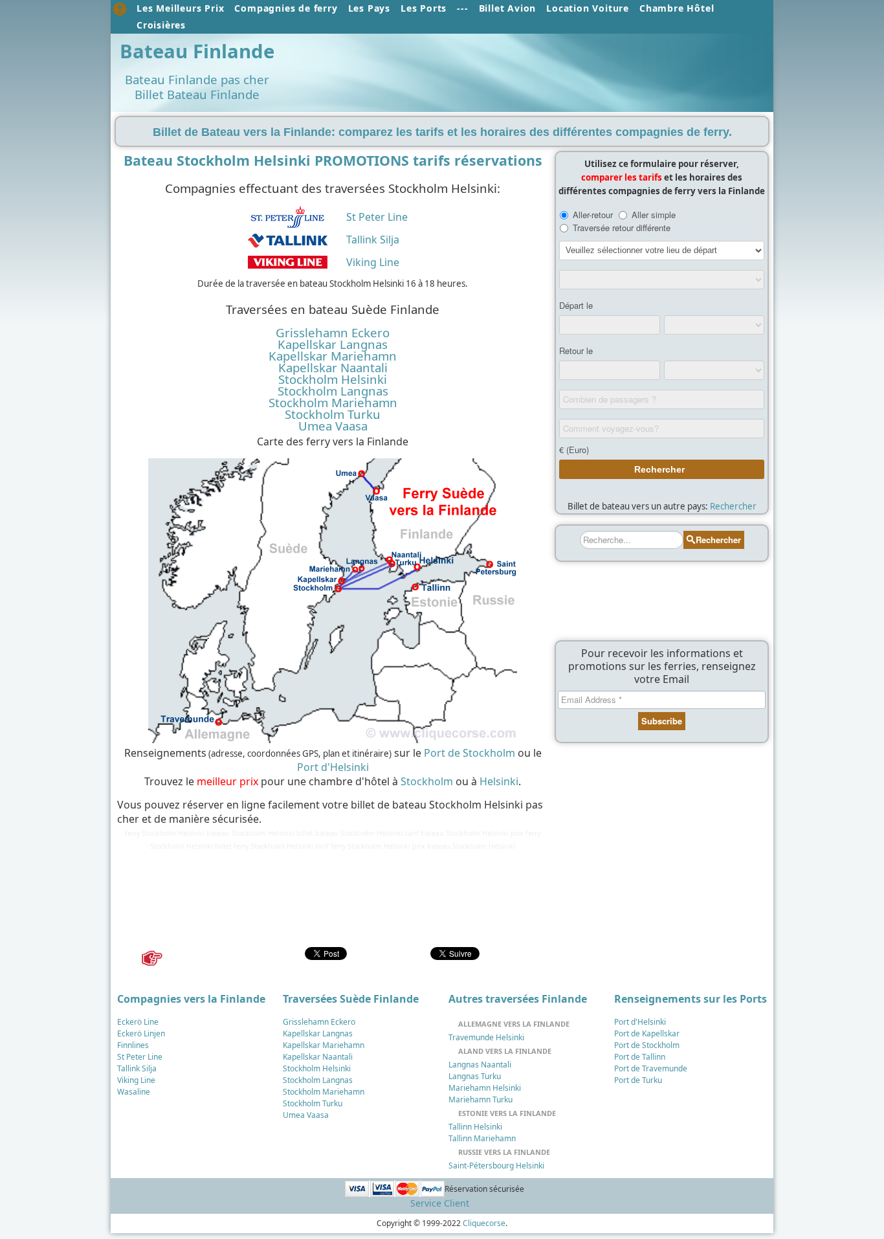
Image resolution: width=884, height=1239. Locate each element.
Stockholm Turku (333, 414)
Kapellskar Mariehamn (333, 356)
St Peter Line (377, 217)
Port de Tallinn (639, 1056)
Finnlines (133, 1045)
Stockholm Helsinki (332, 379)
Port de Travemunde (650, 1068)
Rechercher (733, 506)
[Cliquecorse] (120, 9)
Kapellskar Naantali (333, 368)
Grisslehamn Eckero (333, 333)
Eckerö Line (138, 1021)
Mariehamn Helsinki (484, 1087)
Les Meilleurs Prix (180, 8)
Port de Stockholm (469, 753)
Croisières (161, 25)
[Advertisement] (524, 69)
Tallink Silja (372, 239)
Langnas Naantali (479, 1064)
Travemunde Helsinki (486, 1037)
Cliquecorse (484, 1223)
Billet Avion (507, 8)
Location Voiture (587, 8)
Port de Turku (638, 1080)
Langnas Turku (474, 1076)
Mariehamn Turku (480, 1099)
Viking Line (372, 262)
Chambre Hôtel (676, 8)
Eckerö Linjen (141, 1033)
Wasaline (133, 1091)
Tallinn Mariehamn (482, 1138)
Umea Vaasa (333, 426)
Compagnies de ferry (285, 8)
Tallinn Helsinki (475, 1126)
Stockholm (427, 781)
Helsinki (499, 781)
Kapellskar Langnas (333, 344)
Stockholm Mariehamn (333, 402)
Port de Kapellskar (647, 1033)
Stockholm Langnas (333, 391)
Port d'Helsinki (333, 767)
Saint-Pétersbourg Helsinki (496, 1165)
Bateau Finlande (197, 51)
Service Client (439, 1203)
